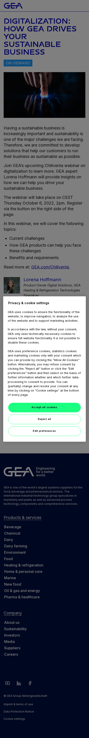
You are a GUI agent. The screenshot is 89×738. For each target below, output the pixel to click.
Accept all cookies (44, 407)
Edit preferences (44, 431)
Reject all (44, 419)
